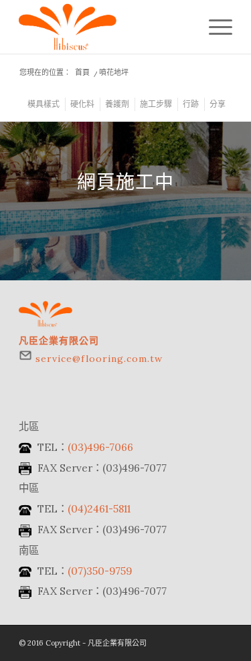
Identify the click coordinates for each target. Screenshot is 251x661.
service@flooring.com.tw (99, 359)
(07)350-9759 (100, 571)
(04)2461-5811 (99, 508)
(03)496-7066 (100, 447)
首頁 (82, 72)
